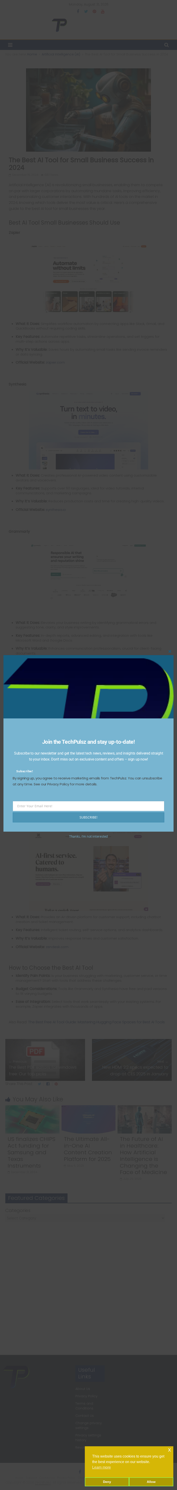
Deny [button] (107, 1482)
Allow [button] (151, 1482)
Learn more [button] (101, 1467)
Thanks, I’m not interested (88, 836)
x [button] (169, 1449)
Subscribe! (24, 771)
